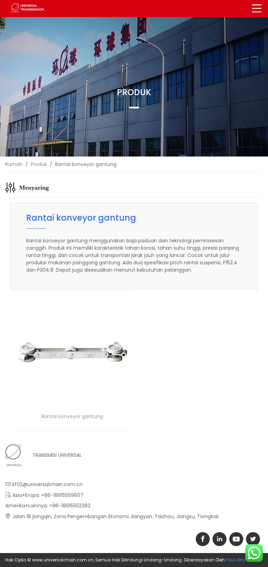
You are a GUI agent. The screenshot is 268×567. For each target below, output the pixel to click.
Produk (39, 164)
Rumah (14, 164)
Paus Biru (235, 560)
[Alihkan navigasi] (257, 8)
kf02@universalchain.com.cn (47, 484)
